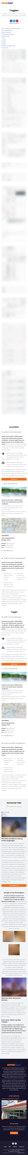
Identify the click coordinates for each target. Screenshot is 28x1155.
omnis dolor (7, 907)
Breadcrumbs (5, 36)
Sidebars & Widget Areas (8, 45)
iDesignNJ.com (21, 1152)
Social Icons (4, 47)
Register (15, 1146)
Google (3, 42)
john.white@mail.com (7, 550)
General (3, 40)
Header (3, 44)
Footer (3, 38)
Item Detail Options (7, 30)
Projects (5, 816)
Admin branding (6, 32)
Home (5, 1146)
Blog (10, 1146)
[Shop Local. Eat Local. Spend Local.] (7, 3)
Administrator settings (7, 34)
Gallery (4, 814)
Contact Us (14, 1133)
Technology (6, 812)
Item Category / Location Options (10, 28)
